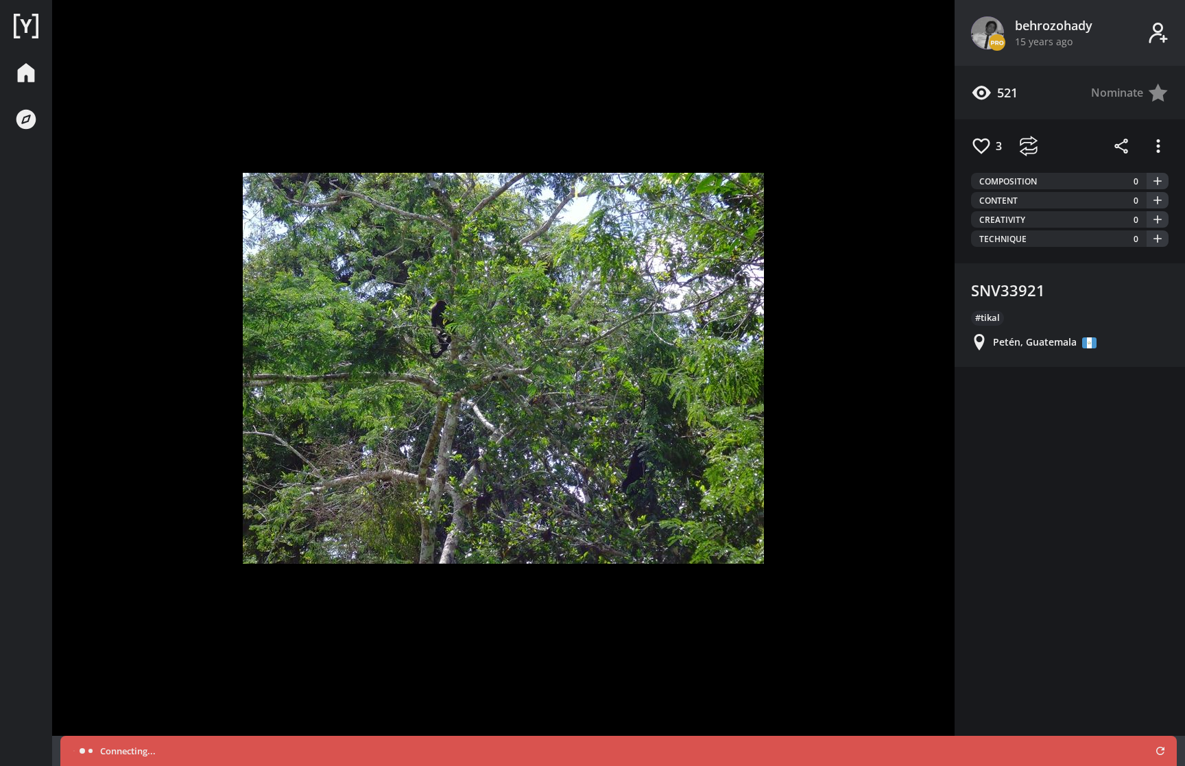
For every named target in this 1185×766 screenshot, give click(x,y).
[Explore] (26, 119)
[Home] (26, 26)
